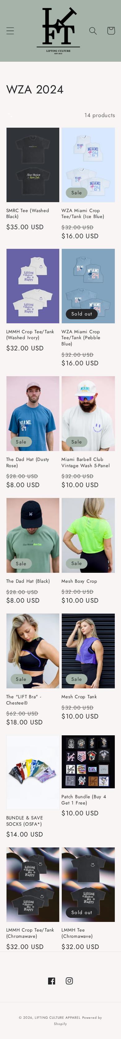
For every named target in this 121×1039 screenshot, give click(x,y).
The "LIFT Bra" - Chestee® (23, 700)
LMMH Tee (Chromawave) (77, 933)
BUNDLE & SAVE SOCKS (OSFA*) (24, 821)
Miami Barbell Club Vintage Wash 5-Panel (85, 463)
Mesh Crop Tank (79, 697)
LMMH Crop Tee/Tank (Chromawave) (30, 933)
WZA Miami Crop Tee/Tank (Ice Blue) (82, 214)
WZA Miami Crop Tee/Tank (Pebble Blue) (80, 338)
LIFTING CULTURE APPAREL (58, 1017)
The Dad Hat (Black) (28, 581)
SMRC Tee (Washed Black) (27, 214)
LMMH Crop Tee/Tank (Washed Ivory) (30, 335)
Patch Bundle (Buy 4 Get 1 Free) (83, 800)
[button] (10, 31)
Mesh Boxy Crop (79, 581)
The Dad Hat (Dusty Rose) (28, 463)
